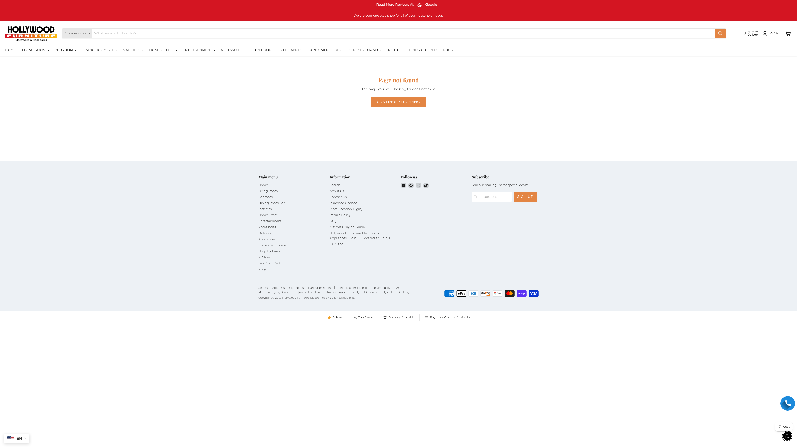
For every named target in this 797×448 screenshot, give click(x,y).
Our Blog (336, 244)
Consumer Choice (326, 50)
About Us (337, 191)
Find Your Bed (423, 50)
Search (335, 185)
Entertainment (198, 50)
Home (10, 50)
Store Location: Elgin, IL (347, 209)
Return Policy (340, 215)
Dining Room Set (98, 50)
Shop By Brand (364, 50)
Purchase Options (343, 203)
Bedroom (64, 50)
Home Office (162, 50)
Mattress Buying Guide (347, 227)
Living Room (34, 50)
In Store (395, 50)
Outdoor (263, 50)
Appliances (291, 50)
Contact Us (338, 197)
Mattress (132, 50)
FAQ (333, 221)
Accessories (233, 50)
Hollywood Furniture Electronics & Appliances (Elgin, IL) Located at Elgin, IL (343, 292)
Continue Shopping (398, 102)
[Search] (720, 33)
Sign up (525, 197)
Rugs (448, 50)
